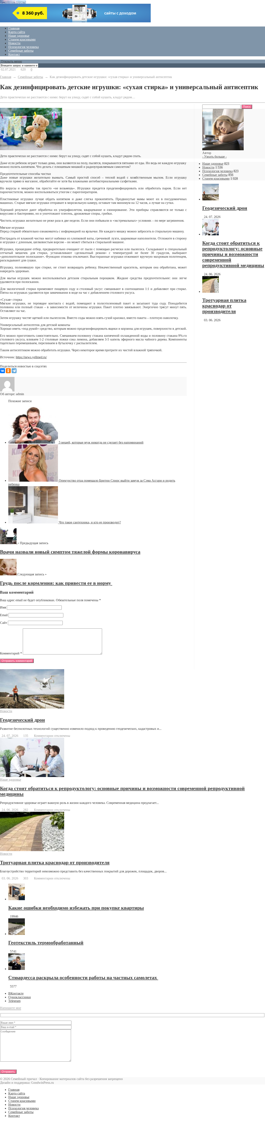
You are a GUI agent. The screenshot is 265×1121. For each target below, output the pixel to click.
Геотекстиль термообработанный (45, 942)
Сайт (3, 622)
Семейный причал (13, 2)
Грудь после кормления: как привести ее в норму (56, 583)
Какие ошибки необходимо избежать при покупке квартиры (76, 908)
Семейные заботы (21, 50)
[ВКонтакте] (2, 370)
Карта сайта (16, 32)
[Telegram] (14, 370)
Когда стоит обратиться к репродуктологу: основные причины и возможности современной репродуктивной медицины (233, 254)
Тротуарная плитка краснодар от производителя (224, 305)
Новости (14, 43)
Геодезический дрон (224, 208)
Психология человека (23, 47)
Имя (3, 607)
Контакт (14, 54)
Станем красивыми (22, 39)
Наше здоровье (18, 35)
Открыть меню (11, 61)
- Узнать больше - (214, 156)
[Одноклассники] (8, 370)
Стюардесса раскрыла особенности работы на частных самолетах (83, 977)
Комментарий (11, 653)
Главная (13, 28)
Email (4, 615)
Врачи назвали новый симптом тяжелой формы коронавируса (70, 551)
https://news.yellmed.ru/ (31, 357)
